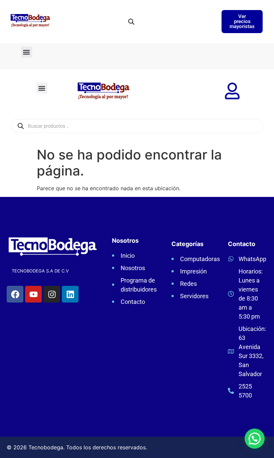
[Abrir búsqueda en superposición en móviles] (131, 21)
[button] (26, 52)
